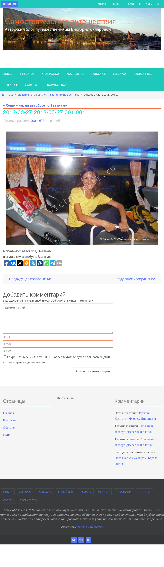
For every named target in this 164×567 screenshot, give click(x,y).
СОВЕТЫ (8, 499)
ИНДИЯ (7, 490)
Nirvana (82, 525)
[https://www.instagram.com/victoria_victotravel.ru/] (4, 4)
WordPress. (96, 525)
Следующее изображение (135, 278)
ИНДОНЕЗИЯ (124, 490)
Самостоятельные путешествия (60, 21)
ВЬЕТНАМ (25, 490)
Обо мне (117, 4)
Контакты (145, 4)
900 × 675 (37, 120)
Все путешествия (19, 94)
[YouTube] (14, 4)
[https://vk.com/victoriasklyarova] (9, 4)
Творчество (28, 499)
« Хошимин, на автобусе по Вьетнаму (35, 105)
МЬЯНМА (103, 490)
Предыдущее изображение (30, 278)
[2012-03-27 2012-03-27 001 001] (82, 187)
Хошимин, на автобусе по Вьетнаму (56, 94)
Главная (100, 4)
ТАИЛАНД (85, 490)
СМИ (131, 4)
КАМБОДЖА (44, 490)
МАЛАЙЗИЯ (65, 490)
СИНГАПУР (144, 490)
